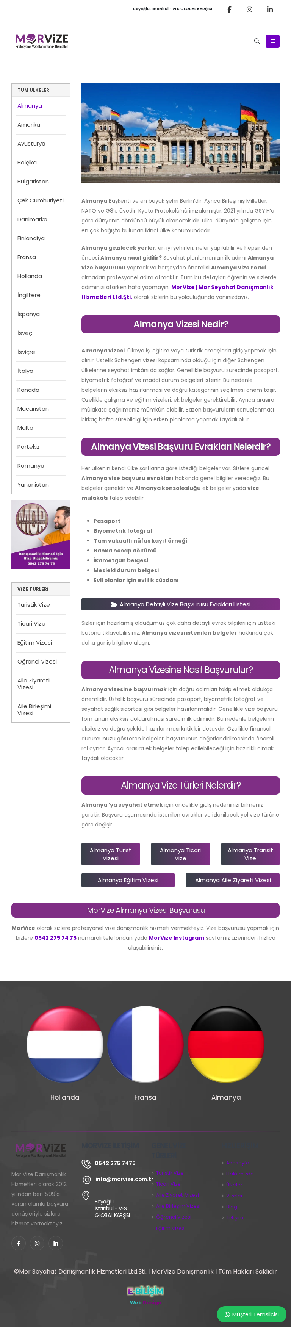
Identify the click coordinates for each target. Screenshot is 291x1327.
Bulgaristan (33, 181)
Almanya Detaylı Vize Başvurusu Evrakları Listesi (184, 604)
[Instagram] (250, 9)
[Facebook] (229, 9)
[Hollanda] (65, 1044)
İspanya (28, 314)
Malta (25, 428)
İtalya (25, 371)
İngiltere (29, 295)
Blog (231, 1206)
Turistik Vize (33, 605)
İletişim (234, 1217)
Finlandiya (31, 238)
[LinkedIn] (270, 9)
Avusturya (31, 143)
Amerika (28, 124)
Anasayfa (237, 1163)
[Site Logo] (42, 41)
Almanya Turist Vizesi (110, 854)
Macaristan (33, 409)
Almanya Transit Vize (250, 854)
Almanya (29, 106)
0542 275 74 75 (55, 938)
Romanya (30, 465)
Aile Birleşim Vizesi (178, 1206)
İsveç (24, 333)
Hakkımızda (240, 1174)
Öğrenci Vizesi (37, 661)
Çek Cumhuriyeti (40, 200)
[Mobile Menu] (273, 41)
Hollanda (29, 276)
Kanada (28, 390)
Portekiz (28, 447)
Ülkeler (234, 1184)
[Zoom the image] (40, 505)
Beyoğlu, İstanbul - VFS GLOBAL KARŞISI (172, 9)
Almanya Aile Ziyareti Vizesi (233, 880)
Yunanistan (33, 484)
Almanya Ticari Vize (180, 854)
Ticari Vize (31, 624)
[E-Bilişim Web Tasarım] (145, 1291)
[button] (257, 41)
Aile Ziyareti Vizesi (33, 683)
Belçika (27, 162)
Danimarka (32, 219)
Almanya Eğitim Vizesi (128, 880)
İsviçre (26, 352)
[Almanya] (226, 1044)
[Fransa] (145, 1044)
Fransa (26, 257)
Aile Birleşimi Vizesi (34, 709)
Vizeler (234, 1195)
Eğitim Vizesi (34, 642)
